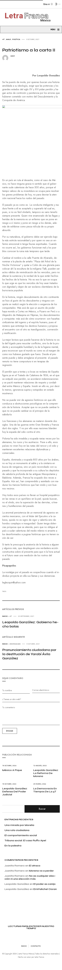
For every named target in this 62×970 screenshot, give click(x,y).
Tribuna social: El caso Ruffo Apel (25, 840)
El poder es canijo (44, 884)
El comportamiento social (21, 835)
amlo (8, 39)
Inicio (5, 616)
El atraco (34, 865)
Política (16, 39)
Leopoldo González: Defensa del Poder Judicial (14, 791)
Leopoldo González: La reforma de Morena (45, 773)
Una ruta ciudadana (17, 830)
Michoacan (15, 644)
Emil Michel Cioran (45, 889)
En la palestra (13, 845)
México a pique (12, 770)
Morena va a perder (41, 870)
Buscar (42, 809)
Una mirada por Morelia (19, 825)
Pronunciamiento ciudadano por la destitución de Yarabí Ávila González (29, 654)
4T (3, 39)
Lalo (13, 56)
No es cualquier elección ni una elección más (30, 877)
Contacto (36, 946)
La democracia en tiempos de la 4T (45, 790)
